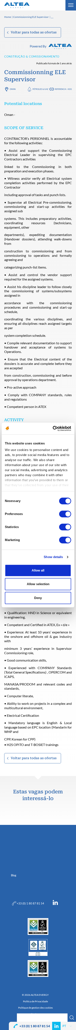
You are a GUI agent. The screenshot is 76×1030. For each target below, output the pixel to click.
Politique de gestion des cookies (35, 1007)
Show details (53, 557)
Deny (38, 598)
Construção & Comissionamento (31, 56)
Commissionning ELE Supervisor (31, 17)
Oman (13, 89)
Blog (13, 875)
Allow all (38, 570)
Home (7, 17)
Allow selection (38, 584)
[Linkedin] (55, 903)
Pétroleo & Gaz (40, 89)
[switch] (65, 514)
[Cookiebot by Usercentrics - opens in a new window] (53, 428)
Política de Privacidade (35, 1001)
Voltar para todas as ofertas (34, 32)
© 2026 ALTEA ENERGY (35, 995)
